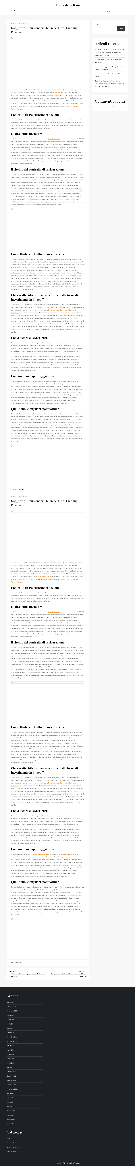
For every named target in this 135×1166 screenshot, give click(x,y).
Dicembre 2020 (12, 1111)
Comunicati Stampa (17, 489)
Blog (8, 1138)
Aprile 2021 (10, 1102)
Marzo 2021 (10, 1106)
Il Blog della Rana (68, 5)
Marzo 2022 (10, 1067)
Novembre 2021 (12, 1080)
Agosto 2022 (11, 1046)
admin (14, 23)
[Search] (125, 12)
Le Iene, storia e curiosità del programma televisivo (108, 61)
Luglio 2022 (10, 1050)
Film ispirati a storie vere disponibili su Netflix (108, 75)
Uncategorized (11, 1151)
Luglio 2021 (10, 1098)
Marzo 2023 (10, 1028)
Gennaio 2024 (11, 1006)
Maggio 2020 (11, 1119)
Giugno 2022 (11, 1054)
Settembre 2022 (12, 1041)
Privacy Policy (13, 11)
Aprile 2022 (10, 1063)
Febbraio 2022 (11, 1072)
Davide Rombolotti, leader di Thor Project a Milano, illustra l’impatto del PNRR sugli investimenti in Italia (109, 52)
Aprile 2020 (10, 1124)
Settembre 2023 (12, 1011)
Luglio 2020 (10, 1115)
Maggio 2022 (11, 1059)
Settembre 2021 (12, 1089)
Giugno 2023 (11, 1019)
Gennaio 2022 (11, 1076)
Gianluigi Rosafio (57, 92)
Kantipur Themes (74, 1163)
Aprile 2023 (10, 1024)
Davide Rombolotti (13, 1147)
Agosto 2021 (11, 1093)
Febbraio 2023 (11, 1032)
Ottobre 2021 (11, 1085)
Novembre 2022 (12, 1037)
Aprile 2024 (10, 1002)
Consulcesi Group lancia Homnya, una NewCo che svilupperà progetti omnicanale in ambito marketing (109, 83)
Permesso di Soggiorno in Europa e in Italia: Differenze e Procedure (109, 68)
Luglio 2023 (10, 1015)
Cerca (97, 24)
